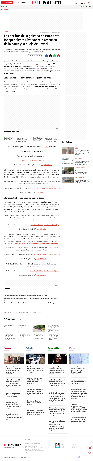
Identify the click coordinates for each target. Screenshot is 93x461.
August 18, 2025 (41, 192)
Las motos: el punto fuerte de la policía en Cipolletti (34, 402)
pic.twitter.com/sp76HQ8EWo (51, 188)
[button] (1, 7)
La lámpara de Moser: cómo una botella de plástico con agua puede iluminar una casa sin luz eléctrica (56, 370)
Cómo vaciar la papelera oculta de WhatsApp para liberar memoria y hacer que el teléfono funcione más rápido (57, 411)
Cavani (39, 312)
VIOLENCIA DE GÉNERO (80, 167)
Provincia (42, 6)
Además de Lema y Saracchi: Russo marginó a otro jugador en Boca (22, 140)
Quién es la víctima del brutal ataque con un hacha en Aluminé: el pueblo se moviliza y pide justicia (13, 383)
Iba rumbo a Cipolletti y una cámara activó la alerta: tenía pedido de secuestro (82, 163)
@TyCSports (23, 161)
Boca (47, 32)
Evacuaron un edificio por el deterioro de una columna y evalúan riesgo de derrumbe (82, 152)
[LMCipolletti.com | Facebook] (81, 7)
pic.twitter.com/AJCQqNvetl (51, 271)
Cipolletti (29, 6)
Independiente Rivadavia (25, 312)
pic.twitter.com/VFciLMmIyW (51, 254)
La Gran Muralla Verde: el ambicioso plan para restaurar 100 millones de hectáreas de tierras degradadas (57, 383)
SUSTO (76, 147)
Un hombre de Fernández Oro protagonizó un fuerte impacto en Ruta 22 (35, 412)
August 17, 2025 (46, 165)
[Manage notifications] (89, 453)
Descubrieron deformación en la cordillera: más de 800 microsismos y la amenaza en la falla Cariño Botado (79, 407)
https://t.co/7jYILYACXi (36, 188)
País (63, 446)
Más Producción (51, 6)
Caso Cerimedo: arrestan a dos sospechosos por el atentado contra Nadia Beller (79, 420)
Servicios (73, 447)
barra (34, 312)
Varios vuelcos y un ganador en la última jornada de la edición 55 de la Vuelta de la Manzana (54, 336)
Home (23, 6)
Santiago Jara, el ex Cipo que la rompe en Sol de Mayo (25, 335)
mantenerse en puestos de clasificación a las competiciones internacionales (37, 243)
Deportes (6, 31)
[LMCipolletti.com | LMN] (22, 2)
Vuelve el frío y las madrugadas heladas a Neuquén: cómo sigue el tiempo (13, 405)
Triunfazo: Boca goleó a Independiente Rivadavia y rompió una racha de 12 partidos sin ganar (51, 140)
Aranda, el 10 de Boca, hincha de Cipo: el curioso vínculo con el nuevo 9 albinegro (29, 303)
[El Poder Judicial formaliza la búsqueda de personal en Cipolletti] (68, 180)
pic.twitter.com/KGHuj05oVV (35, 161)
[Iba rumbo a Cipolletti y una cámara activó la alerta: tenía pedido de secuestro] (68, 161)
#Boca (46, 147)
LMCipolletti (42, 32)
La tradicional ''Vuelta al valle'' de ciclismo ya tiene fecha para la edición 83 (39, 336)
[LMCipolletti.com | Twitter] (84, 7)
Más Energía (59, 6)
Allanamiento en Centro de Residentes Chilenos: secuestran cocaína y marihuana (34, 380)
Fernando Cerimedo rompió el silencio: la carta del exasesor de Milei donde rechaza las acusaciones (79, 370)
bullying (11, 9)
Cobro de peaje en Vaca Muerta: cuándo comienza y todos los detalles (14, 394)
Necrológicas (68, 6)
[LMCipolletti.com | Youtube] (90, 7)
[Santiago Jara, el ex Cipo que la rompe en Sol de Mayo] (25, 328)
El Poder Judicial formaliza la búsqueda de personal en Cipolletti (82, 181)
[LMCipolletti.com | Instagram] (87, 7)
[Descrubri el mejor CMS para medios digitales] (83, 458)
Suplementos (64, 447)
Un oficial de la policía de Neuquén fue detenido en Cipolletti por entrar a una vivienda (35, 369)
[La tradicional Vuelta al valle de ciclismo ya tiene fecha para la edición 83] (39, 328)
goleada (15, 312)
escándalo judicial (19, 9)
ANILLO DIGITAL (78, 158)
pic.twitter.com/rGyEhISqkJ (51, 225)
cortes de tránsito (29, 9)
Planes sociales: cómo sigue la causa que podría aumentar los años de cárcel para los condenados (13, 370)
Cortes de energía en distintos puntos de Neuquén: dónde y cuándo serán (14, 416)
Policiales (35, 6)
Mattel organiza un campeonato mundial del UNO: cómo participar (78, 381)
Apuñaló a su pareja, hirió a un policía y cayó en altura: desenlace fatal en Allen (82, 172)
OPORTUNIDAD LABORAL (80, 177)
